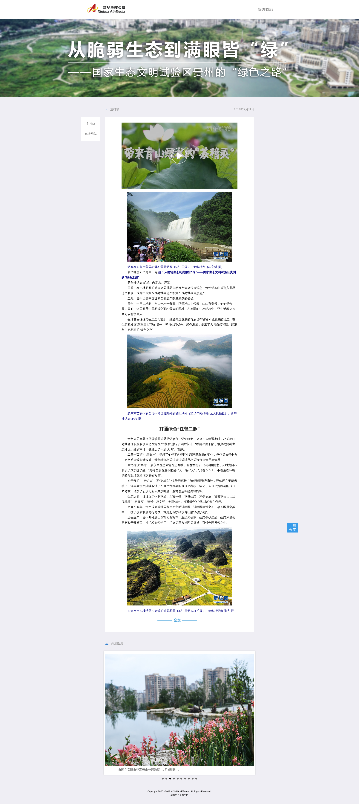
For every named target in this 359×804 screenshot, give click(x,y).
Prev (110, 713)
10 (196, 778)
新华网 (262, 9)
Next (249, 713)
